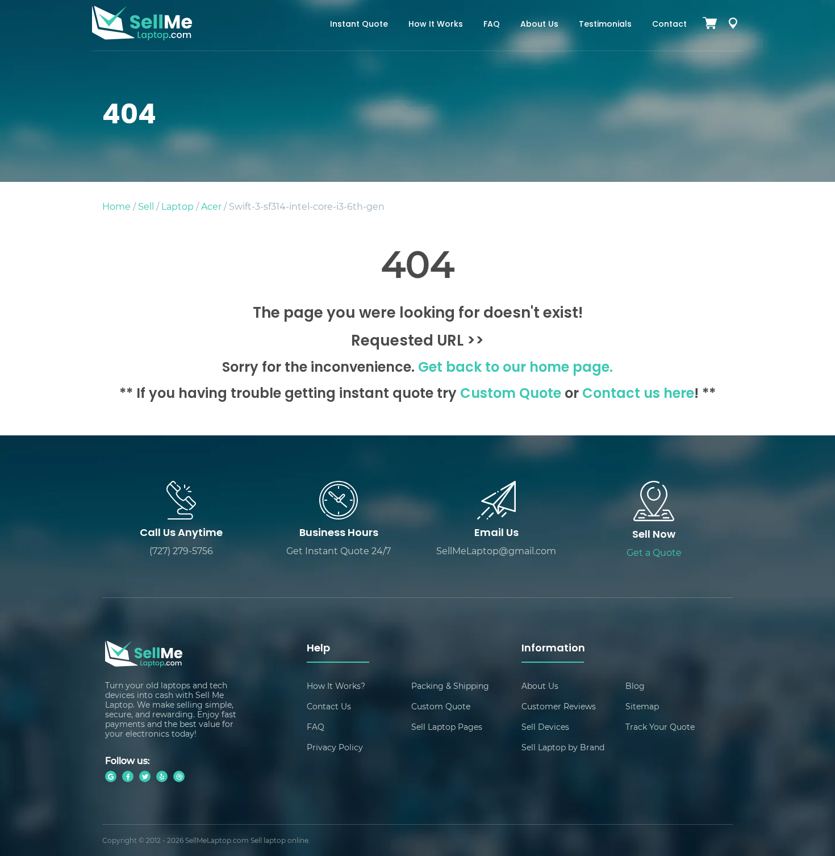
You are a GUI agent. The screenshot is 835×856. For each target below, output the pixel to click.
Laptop (177, 206)
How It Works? (336, 685)
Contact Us (329, 706)
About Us (539, 24)
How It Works (435, 24)
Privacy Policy (335, 747)
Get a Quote (654, 552)
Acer (211, 206)
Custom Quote (510, 394)
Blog (635, 685)
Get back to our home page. (515, 368)
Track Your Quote (660, 726)
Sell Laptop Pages (446, 726)
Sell (146, 206)
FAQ (491, 24)
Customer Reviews (558, 706)
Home (116, 206)
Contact (669, 24)
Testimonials (605, 24)
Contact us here (638, 394)
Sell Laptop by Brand (562, 747)
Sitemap (642, 706)
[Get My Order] (732, 25)
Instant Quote (359, 24)
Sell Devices (545, 726)
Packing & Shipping (450, 685)
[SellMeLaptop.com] (142, 37)
